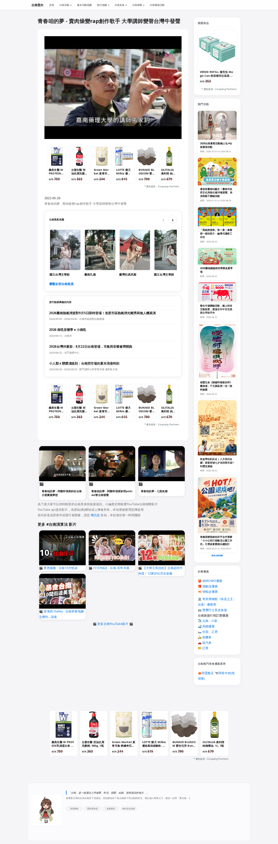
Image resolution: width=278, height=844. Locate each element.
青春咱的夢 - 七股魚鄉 (154, 491)
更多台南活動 (217, 555)
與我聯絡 (74, 808)
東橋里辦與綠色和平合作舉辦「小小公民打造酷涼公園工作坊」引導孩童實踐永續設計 (216, 540)
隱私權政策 (92, 808)
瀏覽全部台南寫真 (61, 284)
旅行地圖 (102, 5)
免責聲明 (110, 808)
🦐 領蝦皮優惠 (208, 591)
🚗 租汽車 (205, 643)
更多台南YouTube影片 (112, 624)
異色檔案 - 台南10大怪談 (60, 568)
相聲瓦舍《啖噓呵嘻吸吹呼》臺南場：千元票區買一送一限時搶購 (216, 386)
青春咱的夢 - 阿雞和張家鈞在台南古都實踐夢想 (62, 493)
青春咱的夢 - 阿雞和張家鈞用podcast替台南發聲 (112, 493)
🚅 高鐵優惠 (206, 626)
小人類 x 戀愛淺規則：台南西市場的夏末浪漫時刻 (84, 363)
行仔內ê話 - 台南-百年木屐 (111, 568)
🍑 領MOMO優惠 (210, 581)
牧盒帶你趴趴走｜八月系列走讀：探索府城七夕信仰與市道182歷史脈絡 (217, 462)
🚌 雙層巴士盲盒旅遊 (212, 610)
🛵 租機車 (205, 637)
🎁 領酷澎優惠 (208, 586)
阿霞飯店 (208, 673)
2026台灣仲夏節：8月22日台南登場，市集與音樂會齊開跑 (90, 346)
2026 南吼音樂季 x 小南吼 (67, 329)
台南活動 (64, 5)
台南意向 (37, 5)
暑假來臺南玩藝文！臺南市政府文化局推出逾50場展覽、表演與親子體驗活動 (216, 192)
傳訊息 (95, 515)
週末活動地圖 (84, 5)
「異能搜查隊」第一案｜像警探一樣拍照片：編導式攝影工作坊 (216, 233)
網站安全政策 (128, 808)
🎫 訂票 (203, 648)
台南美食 (120, 5)
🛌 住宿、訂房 (208, 632)
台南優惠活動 (157, 5)
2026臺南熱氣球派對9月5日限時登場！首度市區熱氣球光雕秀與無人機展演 (102, 313)
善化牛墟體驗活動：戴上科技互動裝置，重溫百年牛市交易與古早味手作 (216, 309)
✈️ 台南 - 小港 (207, 621)
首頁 (51, 5)
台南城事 (137, 5)
